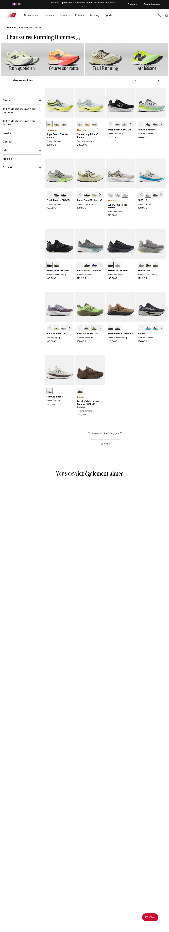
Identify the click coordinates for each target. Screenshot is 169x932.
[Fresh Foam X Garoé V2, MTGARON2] (111, 328)
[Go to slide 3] (86, 7)
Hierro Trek (144, 270)
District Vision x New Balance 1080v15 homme (88, 404)
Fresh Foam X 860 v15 (120, 129)
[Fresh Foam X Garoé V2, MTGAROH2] (118, 328)
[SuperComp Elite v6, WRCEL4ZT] (95, 124)
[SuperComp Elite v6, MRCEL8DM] (57, 124)
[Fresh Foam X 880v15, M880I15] (71, 195)
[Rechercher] (152, 15)
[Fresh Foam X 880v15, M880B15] (56, 195)
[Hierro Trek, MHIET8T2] (156, 265)
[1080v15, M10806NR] (155, 124)
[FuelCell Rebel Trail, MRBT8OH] (87, 328)
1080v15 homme (147, 129)
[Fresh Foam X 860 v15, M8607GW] (132, 124)
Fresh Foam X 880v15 (58, 200)
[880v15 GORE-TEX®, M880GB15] (111, 265)
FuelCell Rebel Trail (87, 333)
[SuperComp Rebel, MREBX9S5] (125, 195)
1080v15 (142, 200)
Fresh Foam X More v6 (89, 270)
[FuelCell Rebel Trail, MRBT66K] (94, 328)
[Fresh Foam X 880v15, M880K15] (64, 195)
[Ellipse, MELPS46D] (155, 328)
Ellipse (141, 333)
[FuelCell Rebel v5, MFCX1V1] (56, 328)
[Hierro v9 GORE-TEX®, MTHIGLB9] (49, 265)
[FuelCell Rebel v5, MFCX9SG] (71, 328)
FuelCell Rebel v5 (56, 333)
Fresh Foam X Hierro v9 (89, 200)
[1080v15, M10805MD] (163, 124)
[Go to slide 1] (83, 7)
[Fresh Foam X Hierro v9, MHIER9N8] (94, 195)
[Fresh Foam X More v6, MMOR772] (101, 265)
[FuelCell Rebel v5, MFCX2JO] (64, 328)
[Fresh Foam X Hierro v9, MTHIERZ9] (87, 195)
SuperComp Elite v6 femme (87, 136)
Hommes (11, 27)
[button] (159, 15)
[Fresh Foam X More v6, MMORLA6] (87, 265)
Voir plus (105, 443)
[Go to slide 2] (84, 7)
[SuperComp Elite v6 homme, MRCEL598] (49, 124)
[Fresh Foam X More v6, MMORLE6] (94, 265)
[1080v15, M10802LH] (163, 195)
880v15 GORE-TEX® (118, 270)
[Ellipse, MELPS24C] (148, 328)
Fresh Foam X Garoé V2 (120, 333)
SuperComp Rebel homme (117, 206)
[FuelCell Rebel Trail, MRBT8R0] (101, 328)
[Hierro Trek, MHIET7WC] (141, 265)
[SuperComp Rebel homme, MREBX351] (111, 195)
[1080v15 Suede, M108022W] (49, 391)
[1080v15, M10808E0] (148, 195)
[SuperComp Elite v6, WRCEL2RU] (87, 124)
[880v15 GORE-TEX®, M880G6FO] (118, 265)
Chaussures (25, 27)
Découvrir (110, 2)
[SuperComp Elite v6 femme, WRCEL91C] (80, 124)
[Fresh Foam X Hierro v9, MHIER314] (101, 195)
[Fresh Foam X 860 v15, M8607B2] (117, 124)
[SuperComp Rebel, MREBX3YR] (118, 195)
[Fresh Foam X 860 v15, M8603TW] (125, 124)
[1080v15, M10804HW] (155, 195)
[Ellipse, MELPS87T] (163, 328)
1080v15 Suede (55, 396)
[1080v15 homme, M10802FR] (148, 124)
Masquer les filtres (22, 80)
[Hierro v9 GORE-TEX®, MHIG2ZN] (57, 265)
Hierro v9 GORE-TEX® (58, 270)
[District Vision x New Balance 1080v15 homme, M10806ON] (80, 391)
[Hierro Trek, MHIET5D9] (148, 265)
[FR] (12, 4)
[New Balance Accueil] (13, 15)
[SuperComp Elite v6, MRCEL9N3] (64, 124)
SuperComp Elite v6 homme (57, 136)
